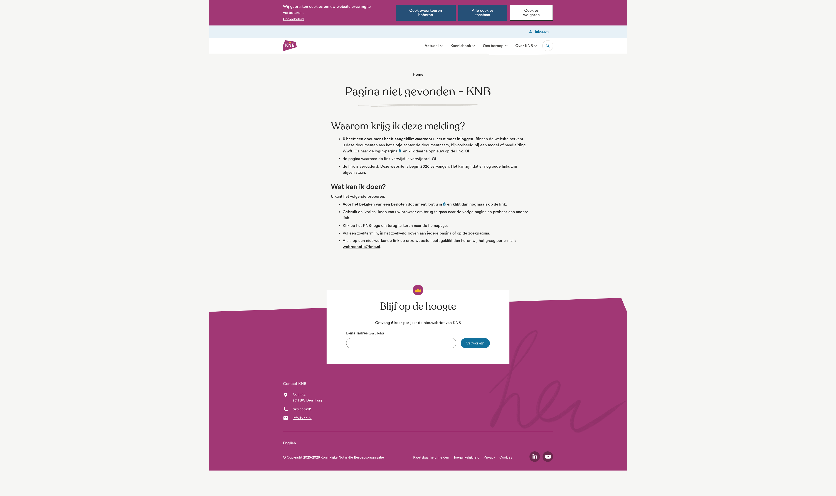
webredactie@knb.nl (361, 247)
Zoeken (548, 45)
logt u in (437, 204)
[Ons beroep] (506, 45)
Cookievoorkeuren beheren (425, 12)
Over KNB (524, 46)
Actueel (432, 46)
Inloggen (542, 31)
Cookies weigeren (531, 12)
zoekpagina (478, 233)
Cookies (505, 457)
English (289, 443)
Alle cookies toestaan (483, 12)
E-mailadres (365, 333)
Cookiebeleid (293, 19)
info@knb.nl (302, 418)
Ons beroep (493, 46)
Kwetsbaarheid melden (431, 457)
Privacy (489, 457)
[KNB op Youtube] (548, 456)
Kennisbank (460, 46)
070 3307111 (302, 409)
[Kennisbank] (473, 45)
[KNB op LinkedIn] (534, 456)
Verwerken (475, 343)
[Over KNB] (535, 45)
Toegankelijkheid (466, 457)
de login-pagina (385, 151)
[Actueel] (441, 45)
